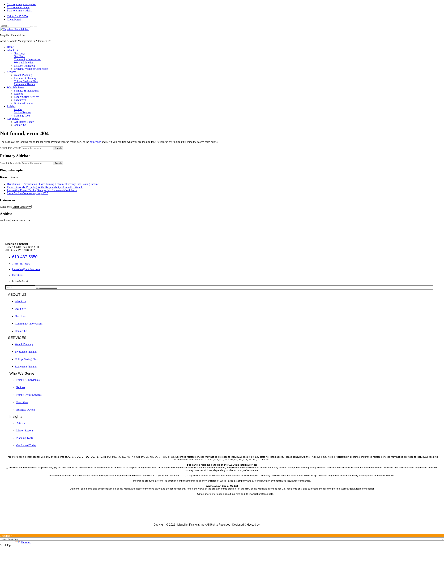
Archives (5, 220)
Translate (26, 542)
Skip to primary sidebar (19, 10)
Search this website (10, 147)
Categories (6, 206)
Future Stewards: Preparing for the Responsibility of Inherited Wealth (45, 187)
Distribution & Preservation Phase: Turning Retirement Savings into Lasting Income (53, 184)
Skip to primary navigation (21, 4)
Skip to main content (18, 7)
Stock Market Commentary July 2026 (27, 193)
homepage (95, 141)
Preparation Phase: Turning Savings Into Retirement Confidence (42, 190)
